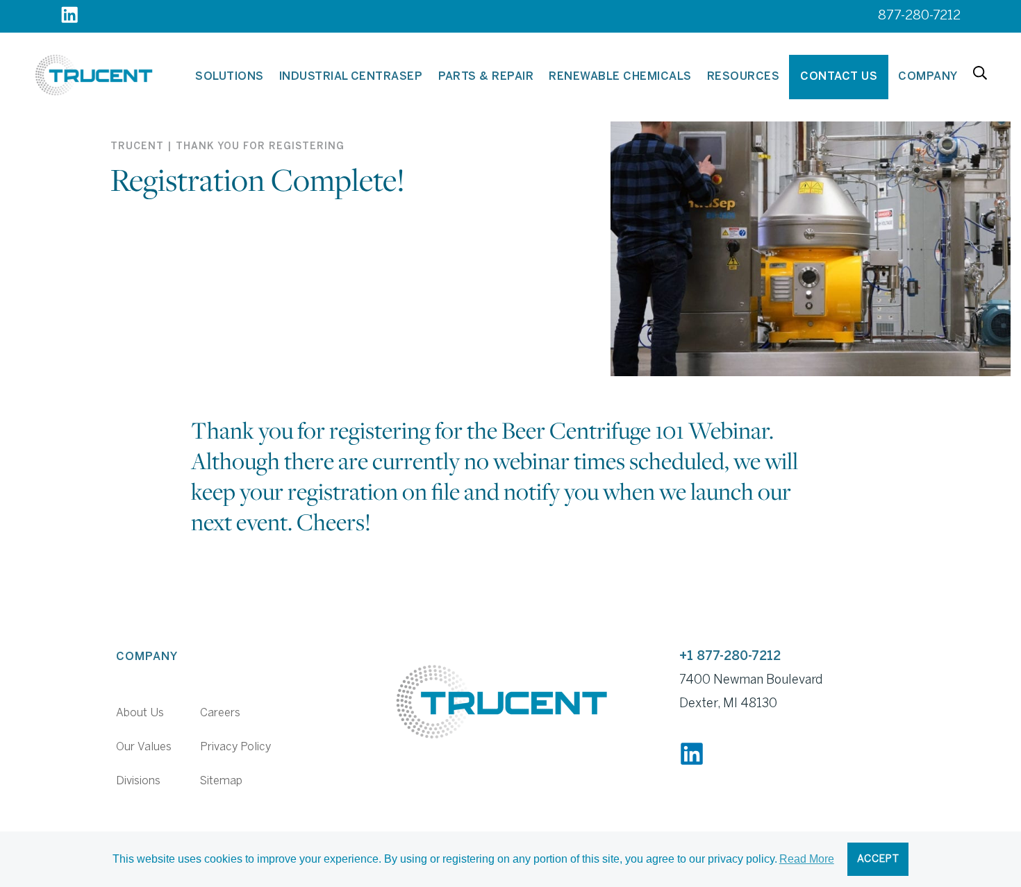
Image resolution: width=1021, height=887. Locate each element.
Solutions (229, 76)
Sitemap (221, 781)
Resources (743, 76)
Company (927, 76)
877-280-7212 (919, 16)
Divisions (138, 781)
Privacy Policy (235, 747)
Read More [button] (806, 859)
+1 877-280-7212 (730, 657)
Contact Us (838, 76)
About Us (140, 713)
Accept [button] (878, 859)
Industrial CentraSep (351, 76)
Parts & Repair (486, 76)
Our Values (144, 747)
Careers (220, 713)
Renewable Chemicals (620, 76)
